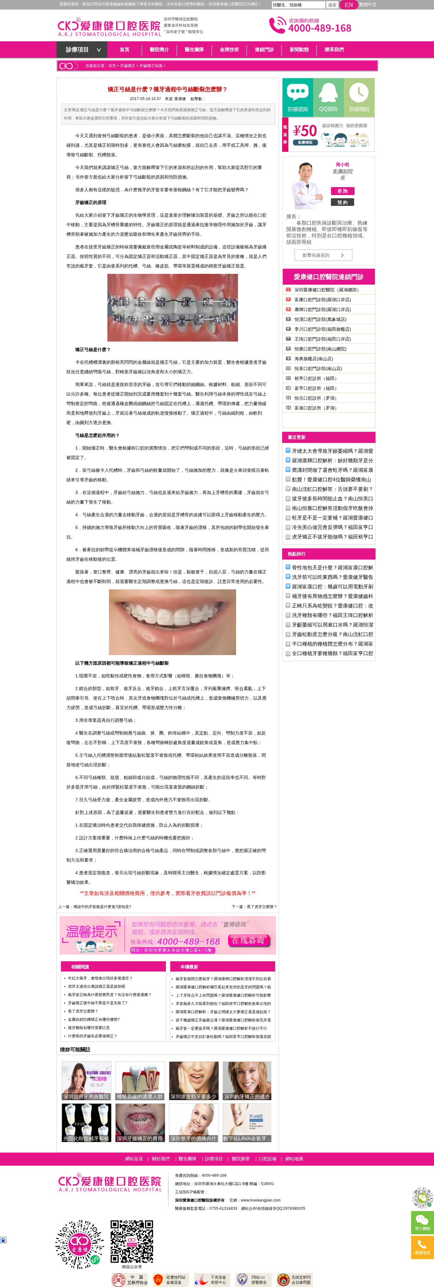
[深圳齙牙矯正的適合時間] (248, 1080)
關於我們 (161, 1158)
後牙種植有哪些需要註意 (89, 1028)
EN (349, 4)
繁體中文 (368, 4)
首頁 (124, 49)
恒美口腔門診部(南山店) (318, 368)
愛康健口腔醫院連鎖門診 (329, 276)
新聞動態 (299, 49)
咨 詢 (342, 190)
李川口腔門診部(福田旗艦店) (323, 329)
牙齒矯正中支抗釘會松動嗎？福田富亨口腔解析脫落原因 (223, 1036)
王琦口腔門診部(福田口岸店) (323, 339)
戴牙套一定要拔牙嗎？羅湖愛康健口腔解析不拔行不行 (221, 1028)
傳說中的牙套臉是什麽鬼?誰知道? (102, 906)
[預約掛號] (358, 97)
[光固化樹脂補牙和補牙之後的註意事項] (87, 1122)
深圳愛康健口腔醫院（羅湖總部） (328, 289)
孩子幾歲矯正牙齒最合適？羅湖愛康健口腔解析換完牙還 (223, 1020)
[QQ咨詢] (328, 97)
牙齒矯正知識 (150, 66)
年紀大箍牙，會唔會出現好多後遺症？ (100, 978)
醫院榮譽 (241, 1158)
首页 (112, 66)
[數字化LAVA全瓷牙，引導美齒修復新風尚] (248, 1122)
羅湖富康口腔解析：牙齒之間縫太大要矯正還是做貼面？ (223, 1012)
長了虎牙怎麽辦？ (262, 906)
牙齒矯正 (127, 66)
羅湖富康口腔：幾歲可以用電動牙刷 (332, 586)
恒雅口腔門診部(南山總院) (321, 348)
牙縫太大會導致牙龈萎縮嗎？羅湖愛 (332, 451)
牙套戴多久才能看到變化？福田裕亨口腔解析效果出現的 (223, 1003)
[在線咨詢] (297, 97)
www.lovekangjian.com (261, 1200)
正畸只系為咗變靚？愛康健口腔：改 (332, 605)
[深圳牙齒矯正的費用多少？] (140, 1122)
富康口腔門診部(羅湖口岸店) (323, 299)
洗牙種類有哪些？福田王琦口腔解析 (332, 615)
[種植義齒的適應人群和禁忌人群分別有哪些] (140, 1080)
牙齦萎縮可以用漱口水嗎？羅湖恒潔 (332, 624)
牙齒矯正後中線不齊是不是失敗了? (97, 1003)
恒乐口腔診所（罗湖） (317, 398)
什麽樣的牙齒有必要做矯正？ (93, 1036)
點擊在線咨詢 (316, 255)
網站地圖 (294, 1158)
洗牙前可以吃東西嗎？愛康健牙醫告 (332, 577)
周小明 (342, 164)
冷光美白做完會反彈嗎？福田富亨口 (332, 527)
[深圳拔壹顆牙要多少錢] (194, 1080)
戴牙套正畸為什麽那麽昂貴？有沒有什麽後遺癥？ (110, 994)
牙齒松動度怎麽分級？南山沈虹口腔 (332, 634)
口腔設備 (267, 1158)
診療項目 (77, 49)
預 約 (342, 202)
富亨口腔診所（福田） (317, 388)
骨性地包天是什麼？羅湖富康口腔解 (332, 567)
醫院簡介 (159, 49)
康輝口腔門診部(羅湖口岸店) (323, 309)
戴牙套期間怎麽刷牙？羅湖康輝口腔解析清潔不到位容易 (223, 979)
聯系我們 (334, 49)
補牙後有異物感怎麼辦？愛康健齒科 (332, 596)
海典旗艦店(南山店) (314, 358)
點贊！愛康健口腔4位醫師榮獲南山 (331, 479)
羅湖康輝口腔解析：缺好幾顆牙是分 (332, 460)
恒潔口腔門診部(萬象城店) (321, 319)
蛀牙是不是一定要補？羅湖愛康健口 (332, 517)
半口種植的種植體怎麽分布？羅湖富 (332, 644)
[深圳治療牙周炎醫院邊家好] (87, 1080)
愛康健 (180, 99)
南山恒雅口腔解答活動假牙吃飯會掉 (332, 508)
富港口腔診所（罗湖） (317, 407)
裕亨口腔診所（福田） (317, 378)
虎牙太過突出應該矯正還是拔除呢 (96, 986)
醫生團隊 (194, 49)
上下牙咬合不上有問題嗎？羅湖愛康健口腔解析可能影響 (223, 995)
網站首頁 (134, 1158)
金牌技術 (229, 49)
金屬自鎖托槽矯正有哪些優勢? (94, 1019)
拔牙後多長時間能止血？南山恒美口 (332, 498)
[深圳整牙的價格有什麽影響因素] (194, 1122)
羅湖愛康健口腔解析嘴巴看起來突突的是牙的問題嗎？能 (223, 987)
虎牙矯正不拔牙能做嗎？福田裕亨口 (332, 536)
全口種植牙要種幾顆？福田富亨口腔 (332, 653)
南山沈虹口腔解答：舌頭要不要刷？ (332, 489)
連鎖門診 (264, 49)
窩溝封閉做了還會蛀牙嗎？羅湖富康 (332, 470)
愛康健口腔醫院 (109, 28)
